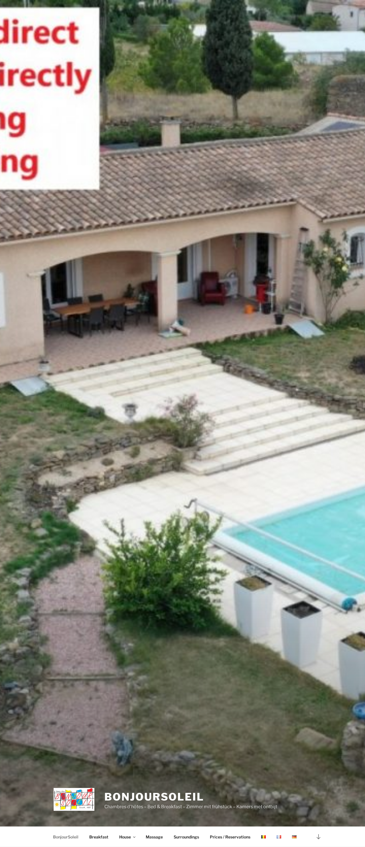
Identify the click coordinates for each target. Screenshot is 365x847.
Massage (154, 836)
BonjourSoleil (154, 797)
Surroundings (186, 836)
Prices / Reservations (230, 836)
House (125, 836)
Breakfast (98, 836)
